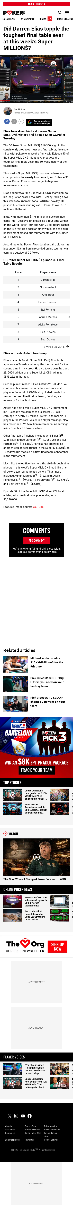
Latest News (9, 19)
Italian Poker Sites (33, 1133)
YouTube (38, 507)
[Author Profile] (7, 111)
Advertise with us (52, 1130)
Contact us (10, 1133)
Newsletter (29, 1140)
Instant (46, 19)
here (54, 551)
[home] (12, 12)
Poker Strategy (65, 19)
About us (9, 1126)
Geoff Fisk (19, 109)
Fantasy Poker (27, 19)
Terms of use (30, 1126)
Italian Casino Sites (50, 1135)
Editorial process (12, 1140)
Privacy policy (50, 1126)
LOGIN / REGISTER (36, 4)
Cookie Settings (51, 1140)
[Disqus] (36, 599)
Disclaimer (10, 1130)
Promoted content (33, 1130)
